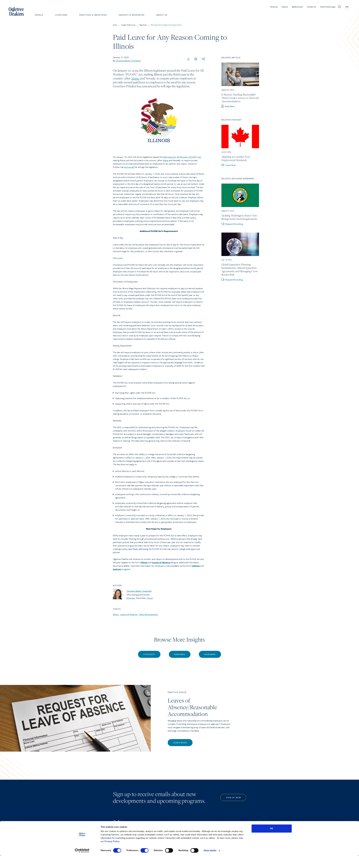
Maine (135, 78)
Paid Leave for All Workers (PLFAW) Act (182, 156)
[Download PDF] (188, 58)
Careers (285, 6)
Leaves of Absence (129, 614)
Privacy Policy (111, 841)
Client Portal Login (327, 6)
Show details (210, 850)
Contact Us (311, 6)
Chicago (150, 598)
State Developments (148, 614)
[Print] (196, 58)
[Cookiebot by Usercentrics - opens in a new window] (82, 850)
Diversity (274, 6)
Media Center (297, 6)
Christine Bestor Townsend (128, 60)
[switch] (145, 850)
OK (271, 828)
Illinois (115, 614)
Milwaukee (130, 598)
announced (129, 167)
